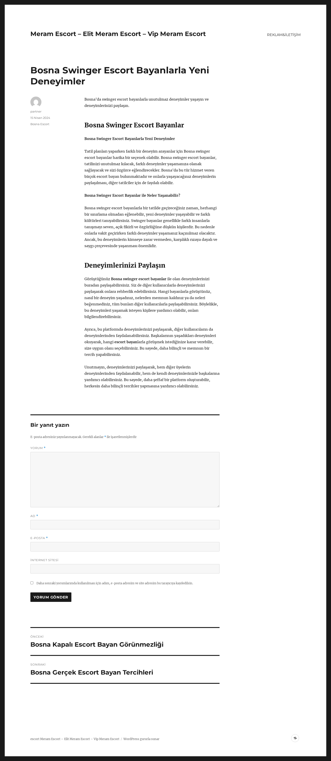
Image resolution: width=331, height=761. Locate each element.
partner (35, 111)
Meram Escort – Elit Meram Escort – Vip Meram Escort (118, 34)
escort (34, 739)
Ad (34, 516)
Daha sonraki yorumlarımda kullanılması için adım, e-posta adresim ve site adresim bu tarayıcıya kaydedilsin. (114, 583)
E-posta (39, 538)
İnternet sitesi (44, 560)
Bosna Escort (39, 124)
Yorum (38, 448)
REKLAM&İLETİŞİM (284, 35)
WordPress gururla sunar (141, 739)
